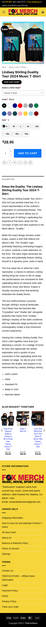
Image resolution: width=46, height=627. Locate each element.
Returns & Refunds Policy (15, 543)
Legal (5, 585)
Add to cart (27, 153)
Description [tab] (8, 179)
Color (5, 99)
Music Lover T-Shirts (17, 67)
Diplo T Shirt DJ (23, 430)
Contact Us (7, 570)
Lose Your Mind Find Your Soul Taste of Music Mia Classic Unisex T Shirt (38, 438)
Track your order (10, 607)
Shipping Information (12, 518)
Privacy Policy (9, 601)
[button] (3, 12)
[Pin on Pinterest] (25, 162)
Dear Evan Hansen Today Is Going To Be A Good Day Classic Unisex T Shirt (8, 439)
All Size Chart (9, 532)
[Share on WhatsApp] (4, 162)
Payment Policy (10, 590)
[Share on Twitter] (15, 162)
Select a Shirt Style (11, 88)
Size (4, 120)
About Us (6, 537)
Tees (4, 67)
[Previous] (2, 435)
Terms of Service (10, 548)
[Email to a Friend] (20, 162)
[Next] (43, 435)
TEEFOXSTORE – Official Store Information (18, 578)
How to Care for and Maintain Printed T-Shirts (22, 525)
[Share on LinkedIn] (30, 162)
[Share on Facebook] (9, 162)
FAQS (5, 596)
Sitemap (6, 554)
